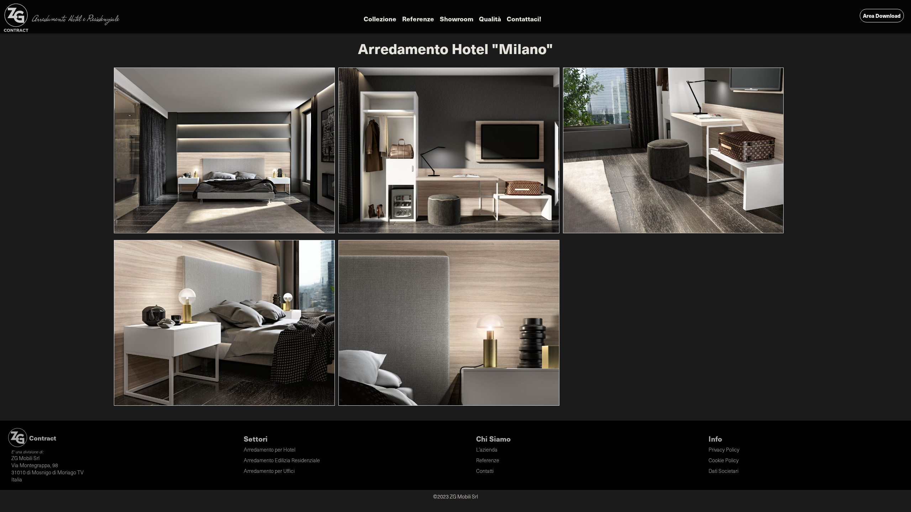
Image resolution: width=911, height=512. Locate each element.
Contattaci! (524, 18)
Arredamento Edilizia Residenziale (282, 460)
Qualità (490, 18)
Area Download (882, 15)
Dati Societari (723, 470)
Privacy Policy (724, 449)
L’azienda (486, 449)
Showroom (456, 18)
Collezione (380, 18)
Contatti (485, 470)
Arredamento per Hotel (269, 449)
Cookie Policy (724, 460)
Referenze (418, 18)
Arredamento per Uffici (269, 470)
